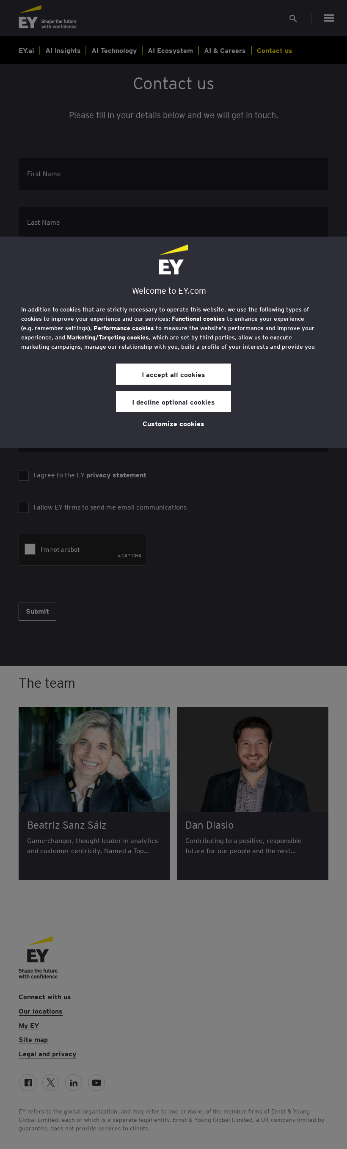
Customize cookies (173, 423)
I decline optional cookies (173, 401)
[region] (173, 342)
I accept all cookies (173, 374)
